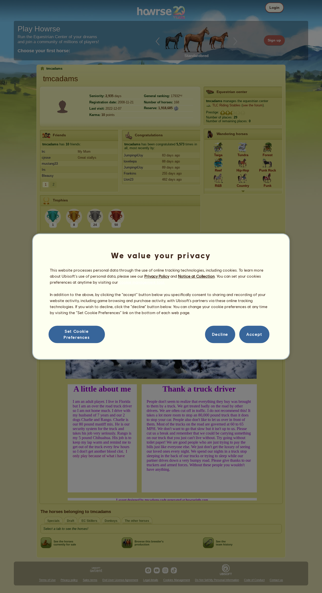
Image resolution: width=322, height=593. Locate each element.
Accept (254, 334)
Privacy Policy (156, 276)
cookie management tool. (142, 282)
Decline (220, 334)
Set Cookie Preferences (77, 334)
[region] (161, 296)
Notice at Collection (196, 276)
